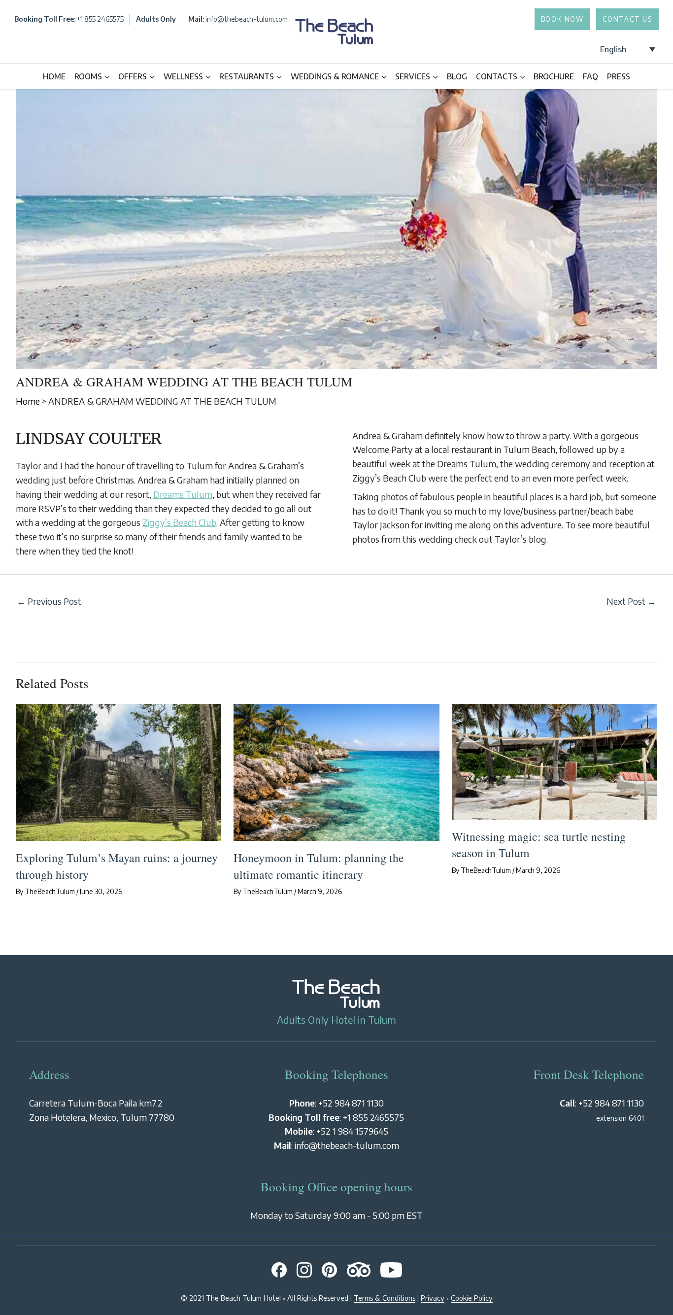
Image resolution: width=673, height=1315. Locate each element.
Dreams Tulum (182, 494)
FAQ (590, 76)
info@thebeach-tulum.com (347, 1145)
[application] (105, 76)
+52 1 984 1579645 (352, 1131)
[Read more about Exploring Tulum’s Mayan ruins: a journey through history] (118, 771)
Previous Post (49, 601)
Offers (132, 76)
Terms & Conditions (384, 1297)
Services (412, 76)
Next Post (631, 601)
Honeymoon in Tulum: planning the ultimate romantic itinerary (319, 866)
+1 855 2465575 (373, 1117)
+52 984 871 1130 (351, 1102)
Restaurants (246, 76)
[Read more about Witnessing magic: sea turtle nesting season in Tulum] (554, 760)
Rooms (88, 76)
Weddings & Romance (335, 76)
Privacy (432, 1297)
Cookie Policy (472, 1297)
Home (54, 76)
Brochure (554, 76)
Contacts (496, 76)
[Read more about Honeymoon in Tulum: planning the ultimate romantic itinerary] (336, 771)
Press (618, 76)
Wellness (183, 76)
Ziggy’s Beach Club (179, 522)
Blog (457, 76)
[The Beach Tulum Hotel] (334, 48)
